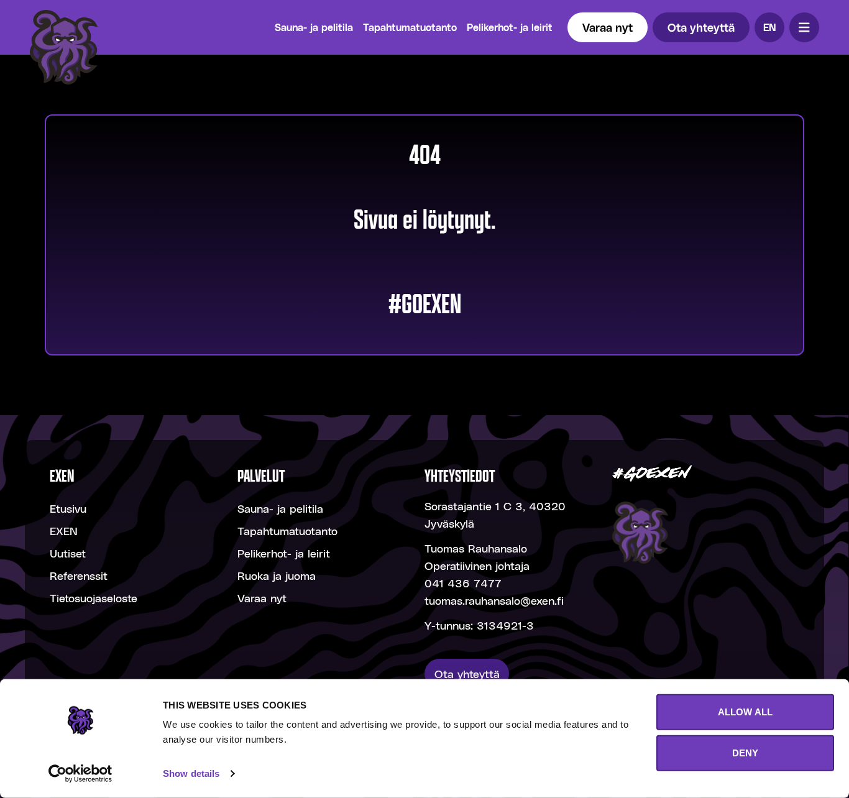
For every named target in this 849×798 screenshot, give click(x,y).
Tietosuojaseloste (93, 597)
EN (769, 27)
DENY (745, 752)
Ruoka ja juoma (276, 575)
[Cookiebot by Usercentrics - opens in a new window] (80, 773)
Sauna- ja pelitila (314, 27)
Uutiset (68, 552)
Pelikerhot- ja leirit (510, 27)
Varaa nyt (607, 27)
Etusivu (68, 508)
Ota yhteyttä (701, 27)
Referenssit (79, 575)
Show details (191, 773)
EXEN (64, 530)
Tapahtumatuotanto (410, 27)
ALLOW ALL (745, 712)
